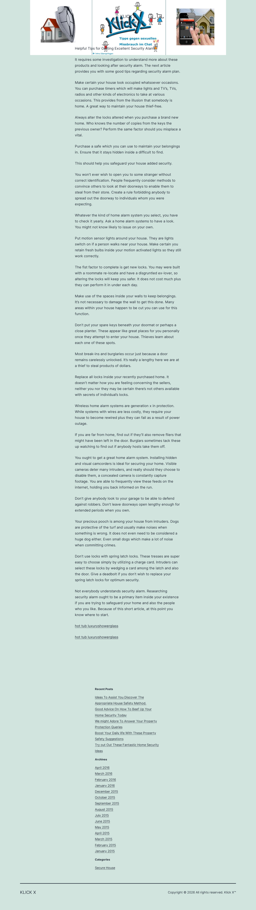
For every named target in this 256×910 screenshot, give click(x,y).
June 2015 (102, 821)
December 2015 (106, 791)
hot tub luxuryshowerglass (96, 626)
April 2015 (102, 833)
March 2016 (103, 773)
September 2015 (107, 803)
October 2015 (105, 797)
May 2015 (102, 827)
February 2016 (105, 779)
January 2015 (105, 851)
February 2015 (105, 845)
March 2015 (103, 839)
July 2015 (102, 815)
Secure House (105, 868)
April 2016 (102, 767)
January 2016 (105, 785)
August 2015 (104, 809)
